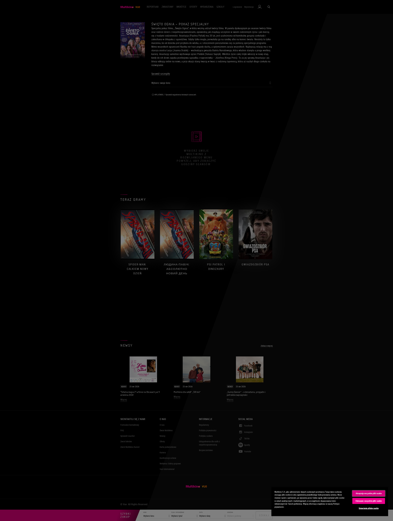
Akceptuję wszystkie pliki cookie (369, 493)
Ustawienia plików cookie (369, 508)
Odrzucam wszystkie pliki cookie (369, 501)
